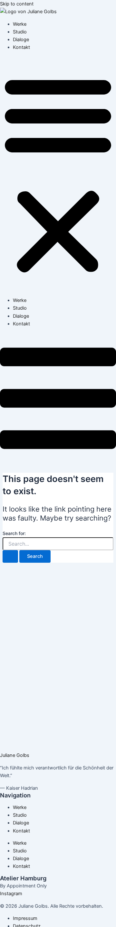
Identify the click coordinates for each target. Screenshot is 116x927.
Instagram (11, 893)
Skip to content (17, 4)
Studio (20, 32)
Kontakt (21, 47)
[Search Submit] (10, 556)
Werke (19, 24)
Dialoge (21, 39)
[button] (58, 174)
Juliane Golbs (14, 755)
